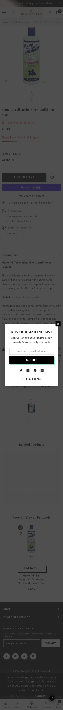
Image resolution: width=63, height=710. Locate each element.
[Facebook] (21, 370)
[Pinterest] (35, 370)
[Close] (57, 323)
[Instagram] (28, 370)
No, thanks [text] (33, 379)
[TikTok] (42, 370)
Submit (31, 360)
